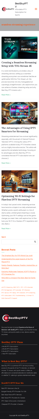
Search (4, 237)
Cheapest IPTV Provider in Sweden (12, 404)
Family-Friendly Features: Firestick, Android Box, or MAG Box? (19, 266)
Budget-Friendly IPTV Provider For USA (14, 391)
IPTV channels (28, 287)
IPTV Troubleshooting (19, 295)
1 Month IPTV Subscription (10, 346)
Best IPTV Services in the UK (10, 388)
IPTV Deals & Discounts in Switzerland (13, 401)
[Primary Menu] (35, 9)
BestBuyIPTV (25, 415)
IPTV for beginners (7, 290)
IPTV (22, 287)
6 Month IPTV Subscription (10, 351)
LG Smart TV (30, 295)
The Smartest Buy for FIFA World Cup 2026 (17, 255)
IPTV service (5, 292)
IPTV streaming (30, 292)
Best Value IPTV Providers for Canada (13, 398)
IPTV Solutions (21, 292)
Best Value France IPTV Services (12, 394)
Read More (5, 95)
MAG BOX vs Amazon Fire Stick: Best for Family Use (18, 279)
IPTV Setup (13, 292)
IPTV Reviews (26, 290)
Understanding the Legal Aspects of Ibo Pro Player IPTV (17, 260)
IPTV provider (17, 290)
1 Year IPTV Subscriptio (9, 353)
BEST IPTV (16, 287)
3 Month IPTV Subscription (10, 349)
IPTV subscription (7, 295)
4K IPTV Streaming (7, 287)
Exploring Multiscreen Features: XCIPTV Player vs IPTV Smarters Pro (19, 273)
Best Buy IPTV (18, 361)
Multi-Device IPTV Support (9, 298)
